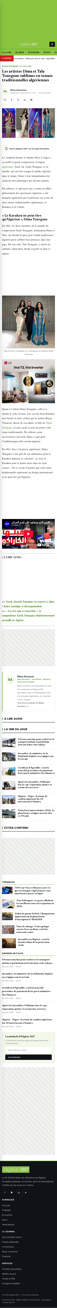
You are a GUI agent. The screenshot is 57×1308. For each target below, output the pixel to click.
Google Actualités (11, 1283)
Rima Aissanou (18, 90)
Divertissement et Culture (16, 66)
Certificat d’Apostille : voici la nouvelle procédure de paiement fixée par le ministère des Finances (26, 991)
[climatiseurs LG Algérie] (28, 381)
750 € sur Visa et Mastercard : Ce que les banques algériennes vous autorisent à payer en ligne (32, 891)
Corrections (8, 1246)
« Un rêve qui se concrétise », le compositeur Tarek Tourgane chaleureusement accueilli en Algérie (28, 615)
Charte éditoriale (10, 1242)
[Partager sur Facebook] (11, 100)
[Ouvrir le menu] (52, 44)
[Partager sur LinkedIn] (24, 100)
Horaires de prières (11, 1269)
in (26, 1192)
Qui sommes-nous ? (12, 1237)
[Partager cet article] (5, 100)
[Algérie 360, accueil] (28, 44)
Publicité (6, 1256)
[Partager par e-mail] (31, 100)
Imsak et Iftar (8, 1278)
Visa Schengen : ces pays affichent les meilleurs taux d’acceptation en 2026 (35, 903)
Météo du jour (9, 1273)
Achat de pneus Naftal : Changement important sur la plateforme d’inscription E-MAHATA (34, 917)
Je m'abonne (14, 1057)
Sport (47, 52)
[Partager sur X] (18, 100)
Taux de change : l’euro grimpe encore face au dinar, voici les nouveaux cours (32, 929)
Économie (33, 52)
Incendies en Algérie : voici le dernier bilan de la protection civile (34, 942)
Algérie (19, 52)
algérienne (7, 166)
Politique (6, 1210)
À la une (6, 52)
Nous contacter (10, 1251)
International (8, 1224)
